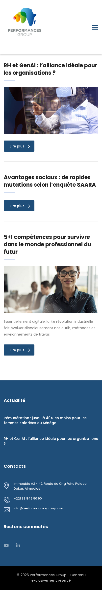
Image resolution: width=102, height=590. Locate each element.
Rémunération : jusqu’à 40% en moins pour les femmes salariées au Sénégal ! (45, 420)
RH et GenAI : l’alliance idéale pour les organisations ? (51, 441)
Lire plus (17, 146)
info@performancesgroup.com (39, 508)
